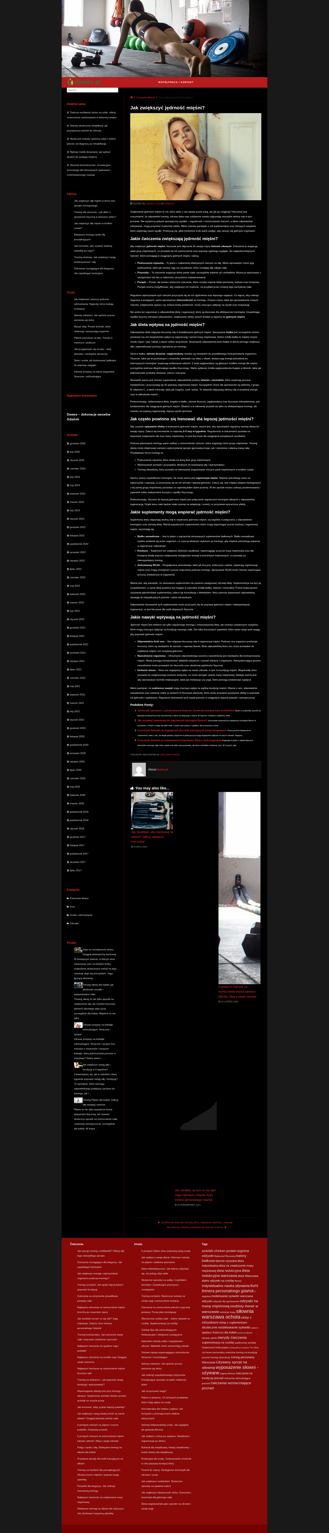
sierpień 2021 (77, 661)
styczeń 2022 (77, 619)
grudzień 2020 (78, 728)
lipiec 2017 (76, 870)
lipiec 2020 (76, 770)
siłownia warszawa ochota (228, 1314)
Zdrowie (74, 923)
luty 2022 (75, 610)
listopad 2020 (77, 736)
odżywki (207, 1301)
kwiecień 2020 (77, 795)
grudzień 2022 (78, 527)
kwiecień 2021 (77, 694)
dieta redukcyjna (229, 1270)
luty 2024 (75, 477)
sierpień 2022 (77, 560)
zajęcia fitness (227, 1373)
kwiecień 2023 (77, 493)
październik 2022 (79, 543)
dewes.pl (169, 203)
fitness (238, 1280)
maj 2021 (75, 686)
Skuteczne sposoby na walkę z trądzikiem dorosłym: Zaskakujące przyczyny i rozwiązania (163, 1285)
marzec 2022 (77, 602)
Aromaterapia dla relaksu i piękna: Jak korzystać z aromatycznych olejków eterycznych (162, 1413)
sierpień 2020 (77, 761)
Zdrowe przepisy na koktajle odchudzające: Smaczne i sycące (93, 1029)
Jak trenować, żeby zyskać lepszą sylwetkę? (101, 1407)
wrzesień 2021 (78, 652)
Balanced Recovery (225, 1256)
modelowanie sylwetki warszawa (232, 1296)
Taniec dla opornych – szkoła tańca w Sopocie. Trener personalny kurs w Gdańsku (185, 710)
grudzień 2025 (78, 443)
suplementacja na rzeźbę (218, 1342)
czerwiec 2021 (78, 677)
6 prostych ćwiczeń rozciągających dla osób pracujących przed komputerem (182, 730)
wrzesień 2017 (78, 862)
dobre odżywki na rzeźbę (218, 1280)
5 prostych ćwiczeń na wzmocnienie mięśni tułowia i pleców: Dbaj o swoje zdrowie (237, 991)
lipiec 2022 (76, 569)
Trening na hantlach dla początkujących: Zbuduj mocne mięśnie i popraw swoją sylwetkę (99, 1475)
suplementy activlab (245, 1342)
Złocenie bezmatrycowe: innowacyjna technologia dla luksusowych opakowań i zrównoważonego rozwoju (89, 170)
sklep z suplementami (233, 1322)
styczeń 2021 (77, 719)
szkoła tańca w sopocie (239, 1348)
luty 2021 (75, 711)
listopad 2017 (77, 845)
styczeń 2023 (77, 518)
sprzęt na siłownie (244, 1333)
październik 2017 (79, 853)
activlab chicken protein (219, 1251)
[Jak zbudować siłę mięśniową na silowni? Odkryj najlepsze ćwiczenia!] (152, 810)
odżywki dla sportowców (226, 1301)
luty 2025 (75, 451)
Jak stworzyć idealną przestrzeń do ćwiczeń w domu (195, 1227)
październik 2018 (79, 820)
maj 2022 (75, 585)
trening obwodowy (220, 1357)
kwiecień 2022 (77, 594)
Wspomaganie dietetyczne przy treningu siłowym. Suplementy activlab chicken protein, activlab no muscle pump (102, 1396)
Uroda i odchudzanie (81, 915)
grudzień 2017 (78, 837)
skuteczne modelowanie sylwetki (226, 1327)
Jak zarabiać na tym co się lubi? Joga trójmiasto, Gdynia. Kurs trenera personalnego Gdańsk (195, 1195)
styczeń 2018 (77, 828)
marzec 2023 (77, 502)
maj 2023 (75, 485)
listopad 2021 (77, 636)
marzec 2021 (77, 703)
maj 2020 (75, 786)
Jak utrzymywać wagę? (154, 1391)
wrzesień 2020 (78, 753)
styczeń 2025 (77, 460)
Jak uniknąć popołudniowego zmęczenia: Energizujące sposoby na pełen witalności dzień (163, 1380)
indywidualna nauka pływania (226, 1286)
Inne (72, 906)
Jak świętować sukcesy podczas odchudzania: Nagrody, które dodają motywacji (93, 304)
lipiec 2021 (76, 669)
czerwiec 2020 (78, 778)
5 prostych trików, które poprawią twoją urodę (165, 1251)
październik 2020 (79, 744)
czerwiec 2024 (78, 468)
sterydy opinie (209, 1338)
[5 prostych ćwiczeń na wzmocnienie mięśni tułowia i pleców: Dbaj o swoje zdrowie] (239, 888)
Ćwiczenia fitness (79, 898)
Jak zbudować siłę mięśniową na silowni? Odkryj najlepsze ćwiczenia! (152, 836)
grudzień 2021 (78, 627)
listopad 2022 (77, 535)
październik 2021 (79, 644)
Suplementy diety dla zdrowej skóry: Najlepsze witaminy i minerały (197, 1222)
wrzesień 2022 (78, 552)
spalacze (254, 1328)
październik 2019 (79, 811)
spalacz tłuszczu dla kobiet (219, 1332)
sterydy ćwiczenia (232, 1337)
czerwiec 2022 (78, 577)
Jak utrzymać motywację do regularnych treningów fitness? (172, 720)
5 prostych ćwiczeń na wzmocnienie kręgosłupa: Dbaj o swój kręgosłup (179, 740)
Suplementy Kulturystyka (215, 1347)
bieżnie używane (226, 1261)
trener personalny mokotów (220, 1352)
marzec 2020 (77, 803)
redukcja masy (227, 1312)
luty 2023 (75, 510)
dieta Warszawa (248, 1276)
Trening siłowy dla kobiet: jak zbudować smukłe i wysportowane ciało (94, 989)
